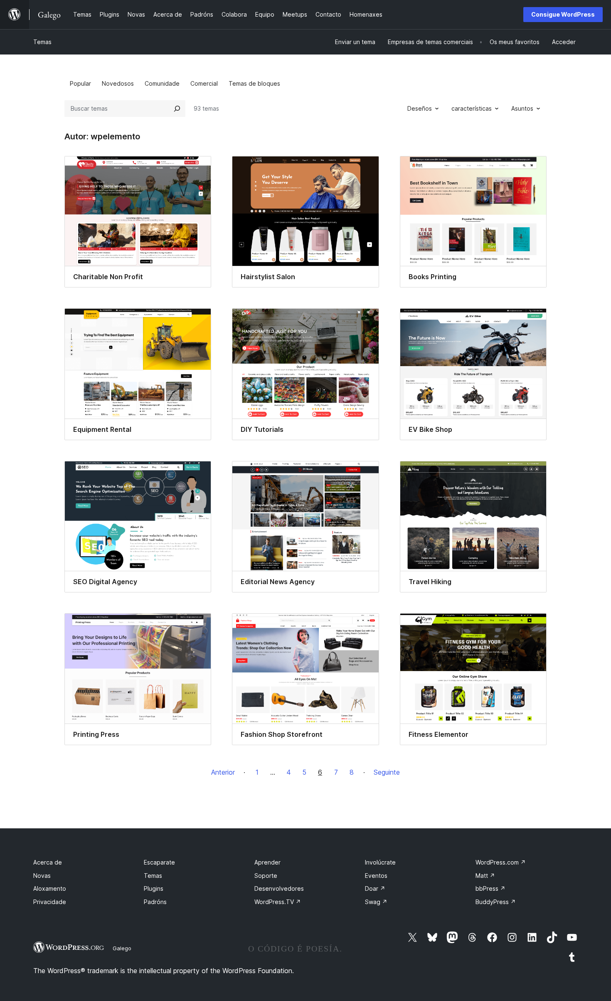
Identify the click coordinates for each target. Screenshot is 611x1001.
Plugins (153, 888)
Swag (376, 901)
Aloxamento (49, 888)
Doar (375, 888)
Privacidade (49, 901)
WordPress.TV (277, 901)
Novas (42, 875)
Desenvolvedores (279, 888)
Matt (485, 875)
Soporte (265, 875)
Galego (122, 948)
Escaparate (159, 862)
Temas (42, 41)
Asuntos (522, 108)
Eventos (376, 875)
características (471, 108)
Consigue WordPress (563, 14)
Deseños (419, 108)
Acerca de (47, 862)
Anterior (223, 772)
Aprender (267, 862)
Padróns (155, 901)
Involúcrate (380, 862)
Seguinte (387, 772)
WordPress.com (500, 862)
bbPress (490, 888)
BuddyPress (495, 901)
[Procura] (177, 108)
